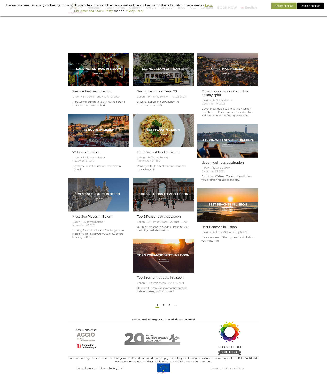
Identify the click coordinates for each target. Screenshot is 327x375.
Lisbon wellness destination (222, 163)
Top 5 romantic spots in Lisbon (160, 278)
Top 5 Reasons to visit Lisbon (159, 216)
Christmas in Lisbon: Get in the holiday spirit (224, 93)
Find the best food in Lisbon (158, 152)
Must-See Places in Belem (92, 216)
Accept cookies (284, 5)
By (92, 96)
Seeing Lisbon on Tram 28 (157, 91)
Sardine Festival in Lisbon (91, 91)
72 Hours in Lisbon (86, 152)
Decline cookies (310, 5)
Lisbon (76, 96)
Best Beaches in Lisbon (219, 227)
